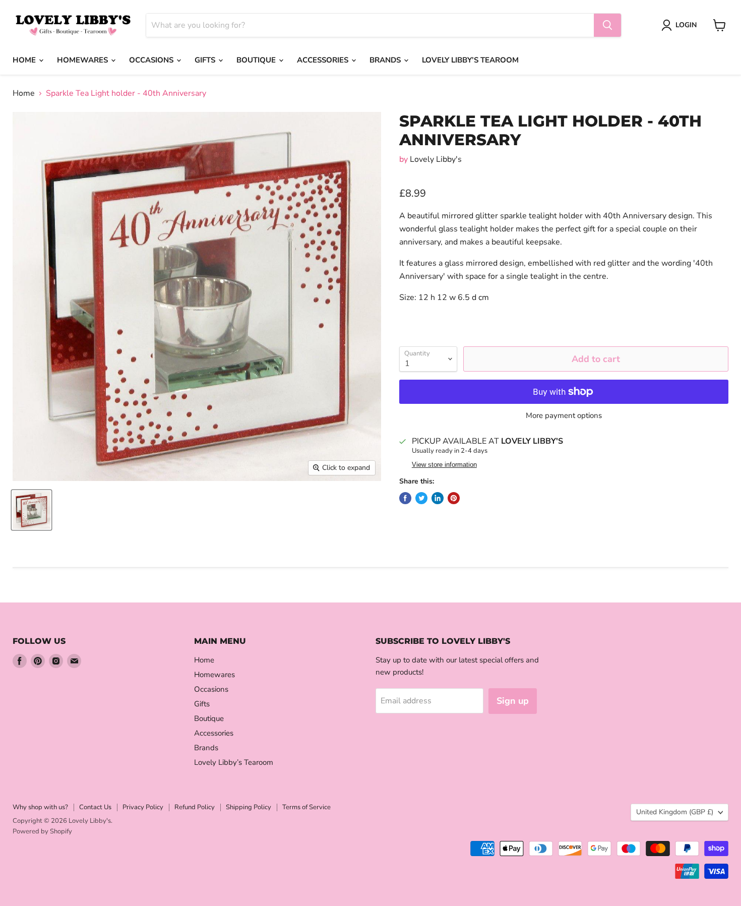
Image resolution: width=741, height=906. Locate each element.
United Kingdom (674, 812)
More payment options (564, 415)
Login (686, 25)
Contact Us (95, 807)
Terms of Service (306, 807)
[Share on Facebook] (405, 498)
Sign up (513, 701)
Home (25, 60)
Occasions (152, 60)
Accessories (323, 60)
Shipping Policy (248, 807)
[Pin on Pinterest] (454, 498)
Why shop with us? (40, 807)
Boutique (257, 60)
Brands (386, 60)
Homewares (83, 60)
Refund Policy (194, 807)
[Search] (607, 25)
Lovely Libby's (436, 159)
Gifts (206, 60)
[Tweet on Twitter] (421, 498)
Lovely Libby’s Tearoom (470, 60)
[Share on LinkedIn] (437, 498)
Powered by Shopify (42, 831)
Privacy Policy (142, 807)
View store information (444, 464)
